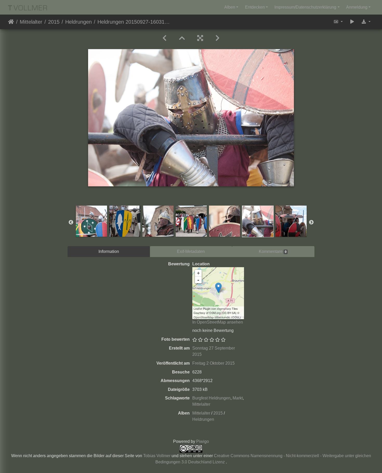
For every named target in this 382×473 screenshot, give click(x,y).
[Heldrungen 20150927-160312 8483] (218, 288)
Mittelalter (31, 22)
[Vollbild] (200, 38)
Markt (238, 398)
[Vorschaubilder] (182, 38)
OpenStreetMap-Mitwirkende (212, 317)
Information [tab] (108, 251)
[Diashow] (352, 22)
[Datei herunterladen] (366, 22)
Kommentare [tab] (273, 251)
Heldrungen (78, 22)
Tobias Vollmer (156, 456)
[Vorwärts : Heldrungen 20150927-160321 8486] (217, 38)
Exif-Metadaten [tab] (191, 251)
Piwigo (202, 441)
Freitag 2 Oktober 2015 (213, 363)
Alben (229, 7)
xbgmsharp (224, 308)
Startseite (11, 22)
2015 (54, 22)
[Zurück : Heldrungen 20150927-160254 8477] (164, 38)
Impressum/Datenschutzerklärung (305, 7)
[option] (91, 221)
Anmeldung (356, 7)
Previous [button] (71, 222)
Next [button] (311, 222)
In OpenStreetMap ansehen (217, 322)
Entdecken (255, 7)
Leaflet (198, 308)
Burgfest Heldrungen (211, 398)
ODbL (236, 317)
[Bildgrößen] (338, 22)
